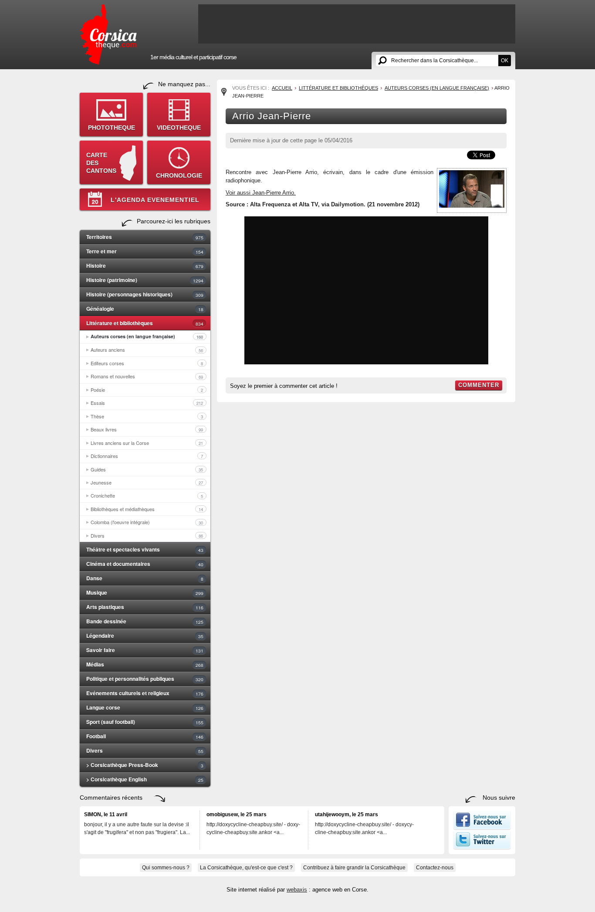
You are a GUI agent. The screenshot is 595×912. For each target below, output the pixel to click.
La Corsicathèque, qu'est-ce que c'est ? (246, 868)
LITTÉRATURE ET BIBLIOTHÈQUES (338, 88)
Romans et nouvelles (147, 376)
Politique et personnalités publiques (144, 679)
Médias (144, 664)
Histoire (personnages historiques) (144, 294)
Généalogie (144, 309)
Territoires (144, 237)
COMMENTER (478, 385)
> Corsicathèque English (144, 779)
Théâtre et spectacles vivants (144, 549)
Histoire (144, 265)
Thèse (147, 416)
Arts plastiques (144, 607)
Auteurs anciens (147, 349)
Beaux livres (147, 429)
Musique (144, 592)
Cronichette (147, 495)
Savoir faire (144, 650)
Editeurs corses (147, 363)
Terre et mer (144, 251)
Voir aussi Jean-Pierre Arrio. (261, 192)
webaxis (297, 889)
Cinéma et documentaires (144, 564)
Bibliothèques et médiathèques (147, 508)
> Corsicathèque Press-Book (144, 765)
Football (144, 736)
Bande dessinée (144, 621)
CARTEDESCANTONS (101, 162)
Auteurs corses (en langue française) (147, 336)
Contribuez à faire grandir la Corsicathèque (354, 868)
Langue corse (144, 707)
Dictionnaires (147, 455)
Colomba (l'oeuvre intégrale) (147, 521)
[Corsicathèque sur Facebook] (482, 828)
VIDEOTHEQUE (179, 127)
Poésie (147, 389)
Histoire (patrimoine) (144, 280)
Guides (147, 469)
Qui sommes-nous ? (165, 868)
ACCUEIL (282, 88)
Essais (147, 402)
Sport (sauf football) (144, 722)
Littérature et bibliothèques (144, 323)
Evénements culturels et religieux (144, 693)
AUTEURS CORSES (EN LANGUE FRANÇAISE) (437, 88)
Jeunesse (147, 482)
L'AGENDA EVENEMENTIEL (155, 199)
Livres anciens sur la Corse (147, 442)
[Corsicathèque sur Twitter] (482, 847)
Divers (147, 535)
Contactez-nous (434, 868)
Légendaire (144, 635)
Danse (144, 578)
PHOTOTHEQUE (111, 127)
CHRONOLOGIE (179, 175)
